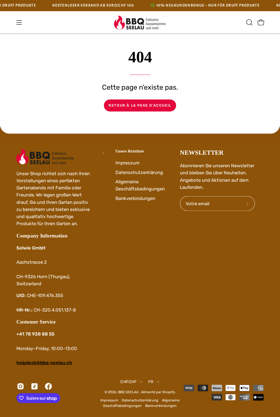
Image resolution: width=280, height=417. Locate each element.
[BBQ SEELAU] (140, 23)
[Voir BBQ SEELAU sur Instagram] (19, 386)
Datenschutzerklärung (139, 172)
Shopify (168, 392)
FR (151, 381)
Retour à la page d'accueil (140, 105)
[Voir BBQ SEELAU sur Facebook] (47, 386)
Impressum (127, 162)
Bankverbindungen (135, 198)
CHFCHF (128, 381)
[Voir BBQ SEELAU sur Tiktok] (33, 386)
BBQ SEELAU (128, 392)
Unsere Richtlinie (129, 151)
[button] (249, 22)
